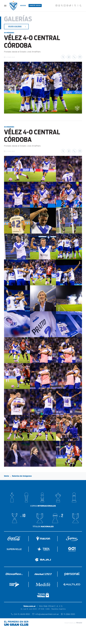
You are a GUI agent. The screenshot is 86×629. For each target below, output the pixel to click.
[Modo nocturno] (79, 5)
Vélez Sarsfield (13, 5)
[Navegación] (5, 5)
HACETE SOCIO (35, 5)
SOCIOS (23, 5)
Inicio (6, 476)
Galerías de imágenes (22, 476)
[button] (63, 57)
